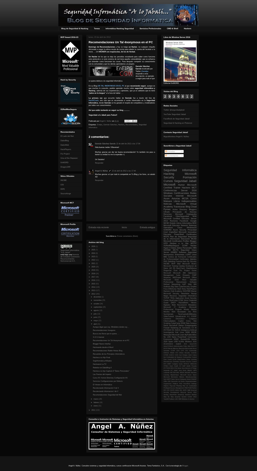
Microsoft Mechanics (171, 377)
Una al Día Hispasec (69, 158)
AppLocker (179, 298)
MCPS (166, 237)
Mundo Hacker (190, 309)
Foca (165, 289)
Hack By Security (189, 261)
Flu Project (65, 154)
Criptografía (191, 214)
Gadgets (175, 364)
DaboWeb (65, 145)
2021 (93, 263)
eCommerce (168, 344)
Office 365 (167, 381)
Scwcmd (193, 390)
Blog (188, 206)
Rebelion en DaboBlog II (102, 368)
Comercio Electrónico (174, 319)
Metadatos (192, 305)
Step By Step (169, 397)
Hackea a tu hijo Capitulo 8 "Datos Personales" (111, 371)
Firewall (166, 328)
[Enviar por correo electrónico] (125, 121)
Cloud (193, 206)
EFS (165, 364)
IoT (172, 370)
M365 (188, 332)
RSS (194, 312)
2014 (93, 287)
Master (193, 291)
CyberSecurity (184, 287)
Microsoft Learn (178, 335)
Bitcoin (170, 348)
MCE (194, 223)
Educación (185, 239)
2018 (93, 274)
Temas (97, 28)
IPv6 (175, 368)
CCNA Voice (183, 300)
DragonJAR (65, 167)
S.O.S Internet (98, 337)
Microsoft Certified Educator (176, 218)
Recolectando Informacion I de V (105, 391)
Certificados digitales (188, 259)
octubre (97, 304)
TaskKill (166, 399)
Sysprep (177, 397)
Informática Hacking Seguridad (120, 28)
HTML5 (166, 366)
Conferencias (170, 190)
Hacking (169, 173)
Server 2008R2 (170, 252)
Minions (181, 377)
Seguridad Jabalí (185, 181)
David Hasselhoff (170, 325)
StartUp (194, 394)
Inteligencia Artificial (188, 330)
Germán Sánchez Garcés (105, 144)
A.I (188, 316)
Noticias (168, 204)
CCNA (184, 245)
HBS (194, 248)
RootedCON (185, 339)
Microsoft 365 (179, 273)
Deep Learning (191, 359)
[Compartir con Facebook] (133, 121)
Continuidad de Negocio (174, 357)
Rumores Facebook (179, 221)
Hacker (193, 245)
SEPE (185, 390)
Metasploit (168, 335)
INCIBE (64, 180)
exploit (178, 344)
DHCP (173, 303)
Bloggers (192, 209)
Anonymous (169, 254)
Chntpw (184, 355)
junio (96, 317)
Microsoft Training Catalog (174, 266)
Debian (181, 325)
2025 (93, 250)
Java (180, 370)
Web (190, 284)
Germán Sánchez (110, 125)
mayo (96, 321)
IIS (173, 330)
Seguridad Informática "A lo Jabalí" (70, 251)
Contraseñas (187, 357)
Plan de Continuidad (189, 386)
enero (96, 406)
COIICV (171, 355)
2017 (93, 277)
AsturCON (193, 344)
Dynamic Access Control (188, 361)
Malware (168, 201)
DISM (183, 323)
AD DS (172, 268)
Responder (99, 163)
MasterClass (175, 375)
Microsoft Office (189, 277)
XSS (194, 342)
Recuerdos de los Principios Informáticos (109, 354)
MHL (177, 372)
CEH (177, 350)
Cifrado (167, 212)
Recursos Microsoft (173, 214)
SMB (188, 390)
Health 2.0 (177, 366)
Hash (171, 366)
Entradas (171, 151)
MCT (194, 187)
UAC (176, 399)
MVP (173, 264)
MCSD (193, 239)
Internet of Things (190, 368)
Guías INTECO (184, 364)
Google (193, 221)
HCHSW (167, 250)
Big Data (174, 287)
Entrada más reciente (99, 227)
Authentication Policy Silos (182, 346)
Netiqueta (183, 379)
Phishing (179, 386)
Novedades (181, 312)
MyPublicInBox (190, 335)
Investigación (169, 332)
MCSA (185, 198)
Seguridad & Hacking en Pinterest (178, 123)
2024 (93, 253)
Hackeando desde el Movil (103, 347)
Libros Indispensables (185, 201)
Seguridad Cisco (188, 250)
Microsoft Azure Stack (188, 375)
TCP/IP (166, 298)
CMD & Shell (172, 28)
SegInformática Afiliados (102, 361)
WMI (179, 399)
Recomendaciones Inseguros (104, 330)
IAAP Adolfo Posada (189, 366)
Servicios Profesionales (150, 28)
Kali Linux (179, 332)
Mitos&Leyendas (191, 377)
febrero (96, 402)
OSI (62, 185)
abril (95, 324)
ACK (185, 344)
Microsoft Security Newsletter (176, 294)
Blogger (193, 241)
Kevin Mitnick (187, 370)
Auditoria (167, 287)
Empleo (193, 287)
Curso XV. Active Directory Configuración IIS (110, 378)
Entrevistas (179, 254)
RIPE (63, 189)
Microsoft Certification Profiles (176, 241)
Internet (180, 196)
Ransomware (181, 282)
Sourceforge (66, 193)
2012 (93, 294)
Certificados (191, 234)
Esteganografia (190, 325)
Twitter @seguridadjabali (174, 110)
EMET (169, 364)
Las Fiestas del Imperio (102, 374)
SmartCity (181, 394)
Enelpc (99, 125)
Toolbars (172, 399)
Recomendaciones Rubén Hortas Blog (107, 351)
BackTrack (180, 268)
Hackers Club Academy (173, 291)
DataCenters (181, 359)
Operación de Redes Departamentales (183, 381)
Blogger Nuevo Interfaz (102, 344)
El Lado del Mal (67, 136)
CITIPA (166, 355)
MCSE (166, 223)
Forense (179, 261)
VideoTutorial (169, 316)
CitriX (190, 355)
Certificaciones (181, 193)
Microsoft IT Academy (175, 307)
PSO (180, 383)
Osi (189, 312)
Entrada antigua (147, 227)
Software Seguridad (187, 252)
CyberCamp (175, 323)
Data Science (191, 323)
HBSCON (193, 364)
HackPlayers (66, 149)
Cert (180, 355)
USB (176, 342)
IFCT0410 (167, 368)
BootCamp (173, 300)
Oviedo (173, 223)
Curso (193, 198)
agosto (96, 310)
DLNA (174, 359)
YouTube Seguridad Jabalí (175, 114)
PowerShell (179, 234)
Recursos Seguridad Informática (183, 296)
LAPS (194, 370)
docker (192, 399)
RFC (165, 390)
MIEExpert (177, 277)
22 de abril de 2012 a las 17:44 (124, 171)
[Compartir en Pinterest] (136, 121)
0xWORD (64, 162)
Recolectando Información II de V (106, 388)
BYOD (166, 348)
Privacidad (192, 230)
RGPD (172, 390)
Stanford (187, 394)
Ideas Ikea (181, 368)
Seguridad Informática (180, 170)
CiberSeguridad (182, 216)
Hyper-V (167, 248)
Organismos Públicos (171, 383)
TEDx (172, 298)
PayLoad (172, 386)
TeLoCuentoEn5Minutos (187, 314)
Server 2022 (192, 392)
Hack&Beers (183, 303)
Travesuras (179, 206)
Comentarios (172, 156)
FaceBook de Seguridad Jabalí (177, 119)
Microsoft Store (171, 280)
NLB (165, 379)
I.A (192, 328)
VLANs (181, 342)
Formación (189, 177)
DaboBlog (65, 140)
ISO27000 (186, 291)
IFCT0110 (167, 330)
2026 (93, 246)
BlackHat (182, 348)
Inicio (124, 227)
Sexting (166, 394)
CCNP (173, 350)
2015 (93, 284)
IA (195, 328)
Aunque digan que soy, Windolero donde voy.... (111, 327)
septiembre (98, 307)
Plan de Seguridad (178, 237)
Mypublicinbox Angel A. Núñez (176, 136)
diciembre (98, 297)
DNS (165, 261)
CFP (182, 350)
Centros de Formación (177, 257)
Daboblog (171, 261)
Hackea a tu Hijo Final (101, 357)
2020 (93, 267)
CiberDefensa (191, 268)
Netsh (189, 379)
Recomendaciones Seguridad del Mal (107, 395)
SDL (180, 390)
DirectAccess (168, 361)
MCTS (175, 250)
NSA (173, 312)
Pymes (167, 209)
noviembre (98, 300)
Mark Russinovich (179, 305)
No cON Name (170, 337)
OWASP (193, 379)
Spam (170, 342)
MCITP (193, 243)
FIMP (194, 275)
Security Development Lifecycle (175, 392)
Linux (194, 254)
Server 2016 (189, 190)
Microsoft (169, 184)
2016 (93, 280)
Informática (187, 223)
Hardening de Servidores (180, 328)
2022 (93, 260)
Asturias (176, 198)
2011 (93, 410)
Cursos (168, 181)
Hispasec (167, 277)
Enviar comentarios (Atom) (127, 236)
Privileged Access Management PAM (176, 388)
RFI (168, 390)
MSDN (182, 372)
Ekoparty (186, 275)
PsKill (189, 388)
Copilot (181, 321)
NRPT (169, 379)
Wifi (195, 284)
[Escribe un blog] (128, 121)
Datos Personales (184, 248)
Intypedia (166, 370)
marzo (96, 399)
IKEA (172, 368)
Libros (179, 223)
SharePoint (173, 394)
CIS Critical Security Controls (185, 353)
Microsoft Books (189, 264)
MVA (194, 216)
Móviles (167, 312)
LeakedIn (167, 372)
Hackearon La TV (99, 364)
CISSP (193, 316)
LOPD (188, 254)
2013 (93, 290)
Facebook (168, 216)
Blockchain (188, 348)
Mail (178, 264)
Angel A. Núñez (106, 121)
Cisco (179, 227)
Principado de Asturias (184, 212)
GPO (166, 243)
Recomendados (132, 125)
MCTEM (173, 372)
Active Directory (180, 209)
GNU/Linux (172, 289)
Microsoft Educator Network (176, 225)
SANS (177, 390)
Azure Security (179, 230)
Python (194, 388)
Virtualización (180, 316)
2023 (93, 257)
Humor (181, 185)
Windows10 (191, 227)
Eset (175, 270)
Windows (168, 193)
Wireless (188, 342)
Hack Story (181, 289)
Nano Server (175, 379)
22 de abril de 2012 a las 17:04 (128, 144)
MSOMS (187, 372)
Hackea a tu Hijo (179, 243)
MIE (165, 257)
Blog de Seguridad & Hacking (74, 28)
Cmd (166, 232)
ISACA (177, 330)
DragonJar (167, 270)
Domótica (176, 361)
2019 (93, 270)
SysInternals (168, 314)
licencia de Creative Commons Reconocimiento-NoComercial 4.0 (70, 257)
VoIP (184, 284)
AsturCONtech (168, 346)
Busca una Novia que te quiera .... (106, 334)
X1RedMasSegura (171, 245)
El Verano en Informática (102, 385)
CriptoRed (173, 232)
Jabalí (175, 370)
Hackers (187, 28)
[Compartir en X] (130, 121)
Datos (173, 248)
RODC (176, 339)
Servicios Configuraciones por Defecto (108, 381)
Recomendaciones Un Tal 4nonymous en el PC (111, 340)
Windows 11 (186, 399)
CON (176, 355)
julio (95, 314)
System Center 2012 (189, 397)
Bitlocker (175, 348)
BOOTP (193, 346)
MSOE (193, 332)
